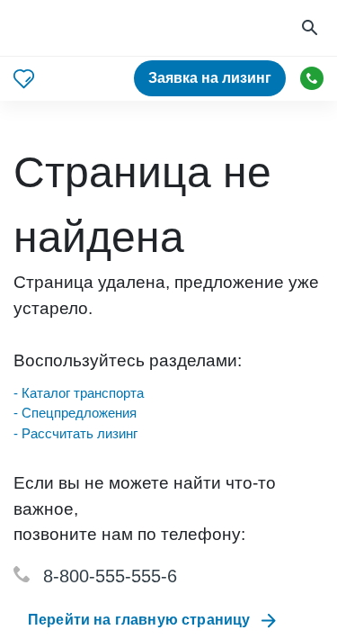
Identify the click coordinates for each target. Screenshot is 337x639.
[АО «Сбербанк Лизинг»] (82, 28)
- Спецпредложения (75, 412)
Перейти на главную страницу (139, 619)
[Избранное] (23, 78)
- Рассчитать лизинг (75, 433)
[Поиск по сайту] (312, 28)
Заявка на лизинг (209, 78)
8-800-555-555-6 (110, 576)
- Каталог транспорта (78, 392)
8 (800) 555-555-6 (312, 78)
